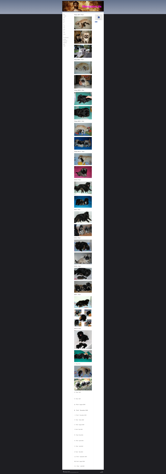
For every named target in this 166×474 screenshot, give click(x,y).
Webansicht (101, 472)
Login (102, 471)
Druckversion (66, 471)
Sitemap (69, 471)
